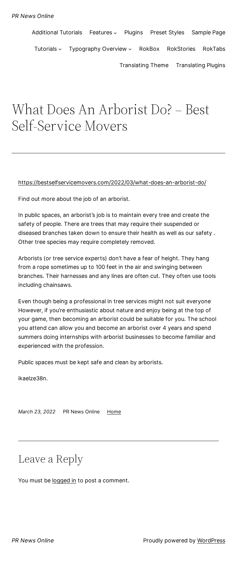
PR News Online (33, 16)
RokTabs (214, 48)
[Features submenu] (115, 32)
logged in (64, 480)
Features (100, 32)
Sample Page (208, 32)
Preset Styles (167, 32)
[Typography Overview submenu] (130, 49)
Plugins (133, 32)
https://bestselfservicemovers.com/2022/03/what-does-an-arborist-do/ (112, 182)
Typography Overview (98, 48)
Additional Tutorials (57, 32)
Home (114, 411)
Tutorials (45, 48)
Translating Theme (143, 65)
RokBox (149, 48)
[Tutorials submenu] (60, 49)
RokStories (181, 48)
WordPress (211, 540)
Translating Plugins (200, 65)
